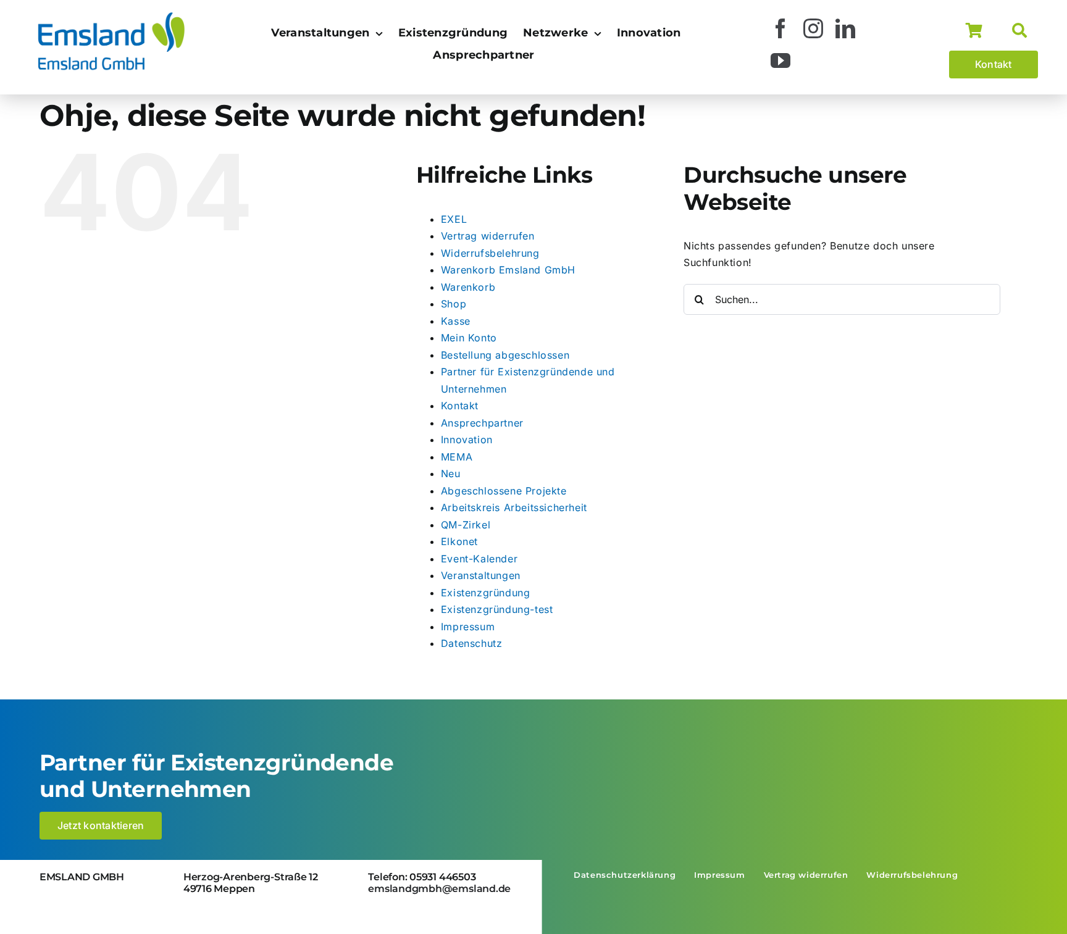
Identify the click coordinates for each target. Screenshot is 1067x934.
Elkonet (459, 541)
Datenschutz (472, 643)
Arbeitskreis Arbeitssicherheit (514, 507)
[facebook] (781, 28)
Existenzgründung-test (497, 609)
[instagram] (813, 28)
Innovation (467, 439)
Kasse (456, 321)
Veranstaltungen (481, 575)
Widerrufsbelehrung (490, 253)
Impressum (468, 626)
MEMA (456, 457)
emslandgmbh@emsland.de (439, 888)
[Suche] (1025, 31)
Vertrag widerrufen (488, 236)
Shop (453, 304)
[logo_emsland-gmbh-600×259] (111, 15)
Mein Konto (469, 337)
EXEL (454, 219)
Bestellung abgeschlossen (505, 355)
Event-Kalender (479, 558)
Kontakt (460, 405)
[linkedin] (845, 28)
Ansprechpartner (482, 423)
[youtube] (781, 60)
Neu (451, 473)
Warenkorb (468, 287)
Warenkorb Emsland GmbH (508, 270)
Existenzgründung (485, 592)
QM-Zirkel (465, 525)
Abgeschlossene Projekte (504, 491)
